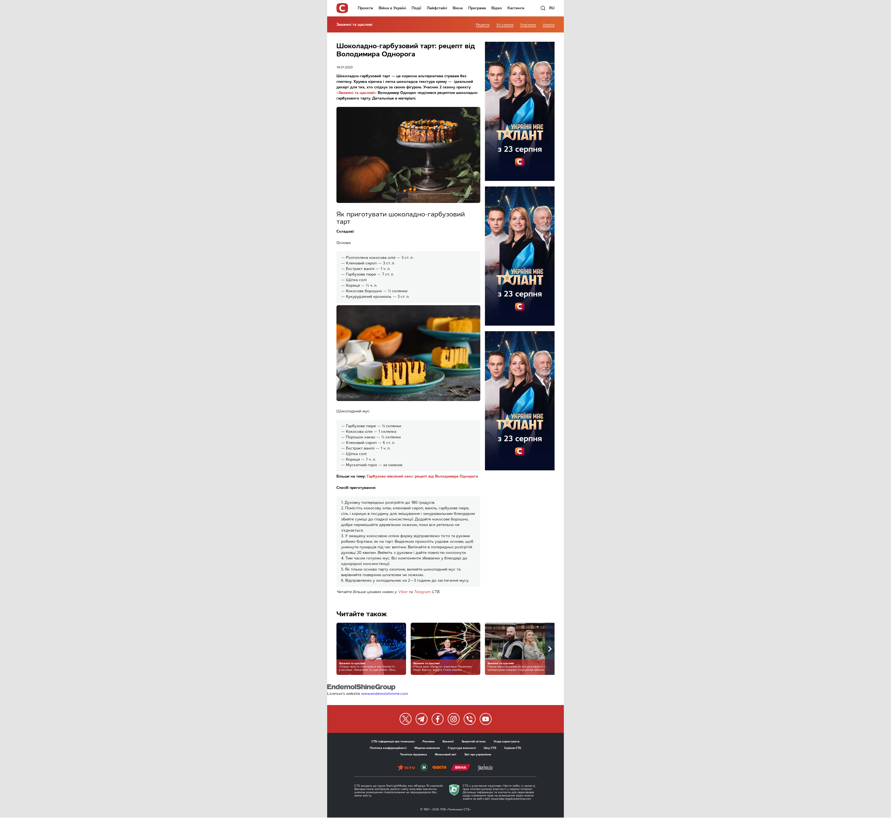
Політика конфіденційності (388, 748)
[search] (543, 8)
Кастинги (515, 8)
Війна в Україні (392, 8)
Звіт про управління (477, 754)
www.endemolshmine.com (384, 693)
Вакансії (448, 741)
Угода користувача (507, 741)
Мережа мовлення (427, 748)
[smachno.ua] (485, 768)
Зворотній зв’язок (474, 741)
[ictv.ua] (406, 768)
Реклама (429, 741)
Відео (496, 8)
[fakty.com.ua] (439, 768)
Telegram (422, 592)
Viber (402, 592)
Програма (477, 8)
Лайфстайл (437, 8)
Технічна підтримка (413, 754)
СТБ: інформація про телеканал (393, 741)
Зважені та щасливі (354, 24)
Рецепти (483, 25)
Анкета (549, 25)
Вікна (458, 8)
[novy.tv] (424, 768)
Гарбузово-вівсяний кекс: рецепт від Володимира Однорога (422, 476)
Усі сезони (504, 25)
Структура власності (462, 748)
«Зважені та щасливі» (356, 92)
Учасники (528, 25)
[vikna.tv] (461, 768)
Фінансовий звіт (445, 754)
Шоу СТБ (490, 748)
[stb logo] (342, 8)
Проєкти (365, 8)
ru (552, 8)
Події (416, 8)
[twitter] (406, 719)
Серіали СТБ (512, 748)
